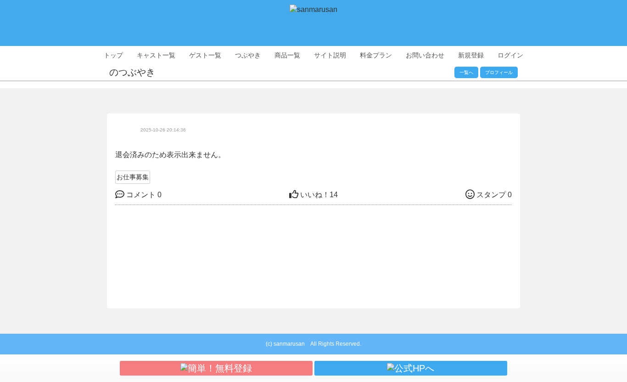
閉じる (408, 226)
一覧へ (466, 72)
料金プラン (376, 55)
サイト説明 (330, 55)
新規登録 (471, 55)
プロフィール (499, 72)
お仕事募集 (133, 177)
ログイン (510, 55)
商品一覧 (287, 55)
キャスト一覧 (156, 55)
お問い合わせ (425, 55)
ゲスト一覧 (205, 55)
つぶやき (248, 55)
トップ (113, 55)
